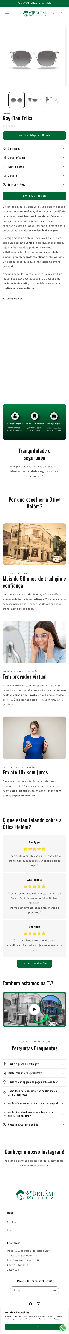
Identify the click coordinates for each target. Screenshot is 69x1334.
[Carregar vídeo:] (34, 1009)
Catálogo (12, 1222)
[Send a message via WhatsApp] (63, 1328)
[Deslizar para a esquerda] (4, 101)
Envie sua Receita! (34, 196)
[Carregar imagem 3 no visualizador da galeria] (52, 100)
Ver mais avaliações (34, 963)
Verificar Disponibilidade (34, 135)
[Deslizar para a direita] (65, 101)
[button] (7, 13)
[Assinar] (55, 1290)
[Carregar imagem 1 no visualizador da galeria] (17, 100)
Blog (9, 1230)
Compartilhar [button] (14, 298)
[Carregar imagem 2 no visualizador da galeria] (34, 100)
